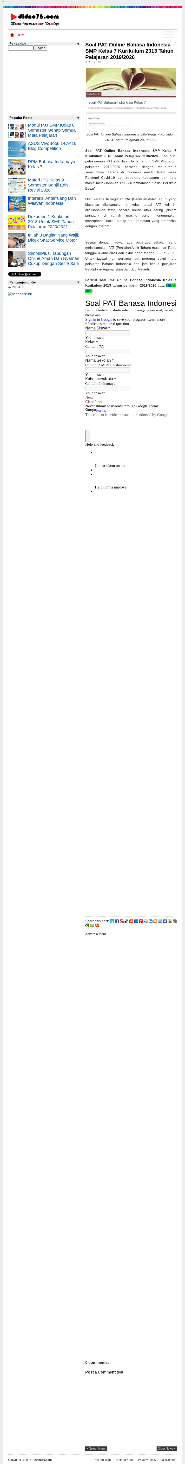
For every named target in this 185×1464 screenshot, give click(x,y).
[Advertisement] (130, 706)
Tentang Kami (124, 1460)
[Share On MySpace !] (165, 921)
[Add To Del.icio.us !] (126, 921)
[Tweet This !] (112, 921)
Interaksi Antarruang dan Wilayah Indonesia (52, 201)
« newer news (96, 1448)
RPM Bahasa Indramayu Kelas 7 (51, 164)
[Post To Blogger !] (155, 921)
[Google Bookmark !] (87, 925)
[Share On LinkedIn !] (150, 921)
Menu (169, 35)
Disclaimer (168, 1460)
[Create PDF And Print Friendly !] (92, 925)
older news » (167, 1448)
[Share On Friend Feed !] (160, 921)
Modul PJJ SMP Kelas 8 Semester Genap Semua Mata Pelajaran (52, 130)
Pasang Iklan (102, 1460)
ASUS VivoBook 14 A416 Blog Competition (52, 146)
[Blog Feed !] (97, 925)
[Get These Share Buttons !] (175, 921)
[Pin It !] (141, 921)
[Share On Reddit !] (146, 921)
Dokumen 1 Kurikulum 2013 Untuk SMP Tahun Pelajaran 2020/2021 (51, 221)
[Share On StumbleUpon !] (131, 921)
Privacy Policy (147, 1460)
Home (22, 35)
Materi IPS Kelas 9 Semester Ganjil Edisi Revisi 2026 (48, 185)
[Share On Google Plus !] (122, 921)
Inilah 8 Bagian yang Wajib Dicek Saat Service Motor (53, 238)
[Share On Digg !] (136, 921)
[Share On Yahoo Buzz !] (170, 921)
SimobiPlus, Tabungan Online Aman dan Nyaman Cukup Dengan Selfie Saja (53, 258)
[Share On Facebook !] (117, 921)
